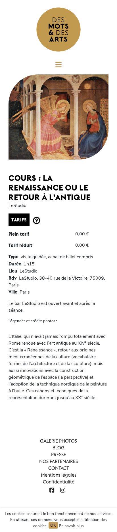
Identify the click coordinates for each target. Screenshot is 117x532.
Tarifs (19, 220)
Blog (58, 448)
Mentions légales (58, 475)
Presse (58, 454)
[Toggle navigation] (58, 66)
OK (53, 525)
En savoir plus (71, 526)
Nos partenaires (58, 461)
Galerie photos (58, 441)
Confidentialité (58, 482)
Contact (58, 468)
